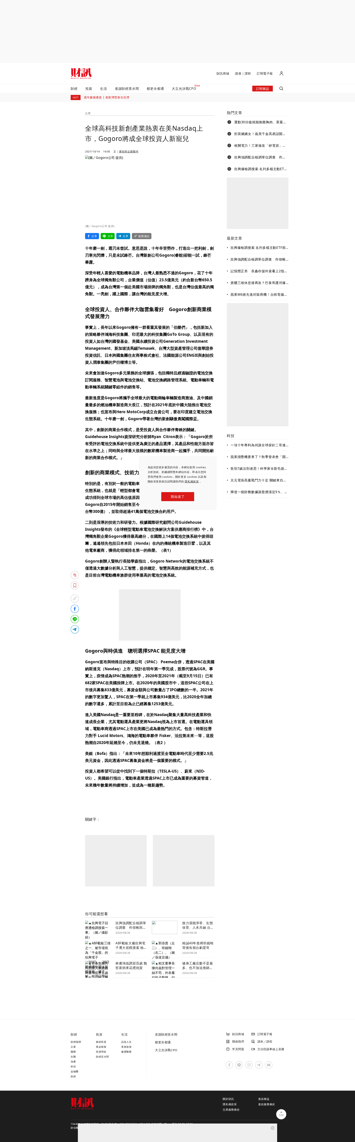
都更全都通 (155, 88)
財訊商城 (223, 73)
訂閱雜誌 (262, 89)
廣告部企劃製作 (128, 151)
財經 (74, 88)
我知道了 (177, 496)
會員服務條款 (266, 1104)
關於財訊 (228, 1099)
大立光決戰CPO (166, 1050)
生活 (103, 88)
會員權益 (264, 1099)
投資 (88, 88)
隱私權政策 (192, 481)
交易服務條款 (231, 1110)
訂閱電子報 (265, 73)
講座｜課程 (243, 73)
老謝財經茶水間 (127, 88)
